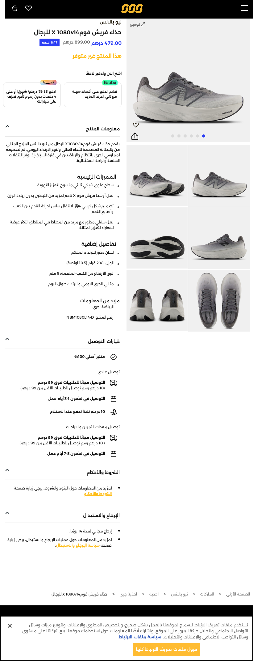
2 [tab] (197, 136)
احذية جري (128, 594)
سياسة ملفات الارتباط (139, 636)
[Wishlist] (28, 8)
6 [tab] (173, 136)
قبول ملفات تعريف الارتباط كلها (166, 649)
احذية (154, 594)
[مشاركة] (135, 136)
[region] (126, 638)
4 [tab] (185, 136)
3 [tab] (191, 136)
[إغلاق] (10, 626)
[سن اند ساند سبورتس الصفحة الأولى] (132, 8)
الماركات (207, 594)
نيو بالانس (111, 22)
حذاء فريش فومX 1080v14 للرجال (79, 594)
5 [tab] (179, 136)
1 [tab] (204, 136)
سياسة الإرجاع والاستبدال (78, 545)
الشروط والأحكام (98, 493)
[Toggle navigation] (244, 8)
